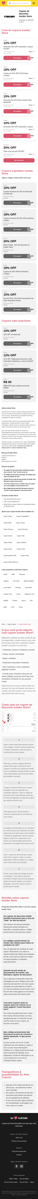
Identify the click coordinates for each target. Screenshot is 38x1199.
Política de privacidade (19, 1141)
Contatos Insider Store (10, 495)
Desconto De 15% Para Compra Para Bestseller (17, 101)
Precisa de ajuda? (8, 466)
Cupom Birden (7, 542)
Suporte (19, 1148)
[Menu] (33, 3)
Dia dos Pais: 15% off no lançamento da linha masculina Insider (18, 299)
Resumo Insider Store (9, 453)
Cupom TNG (20, 536)
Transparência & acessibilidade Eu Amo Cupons (15, 1075)
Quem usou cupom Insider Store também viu (18, 511)
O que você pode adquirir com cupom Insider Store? (18, 631)
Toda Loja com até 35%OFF (13, 151)
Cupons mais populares (16, 320)
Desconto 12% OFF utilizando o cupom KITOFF (18, 48)
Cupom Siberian (21, 542)
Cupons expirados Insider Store (17, 172)
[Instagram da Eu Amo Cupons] (21, 1166)
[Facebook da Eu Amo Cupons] (16, 1166)
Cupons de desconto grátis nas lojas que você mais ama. (19, 1125)
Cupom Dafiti (7, 523)
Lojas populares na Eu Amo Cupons (15, 569)
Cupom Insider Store (24, 624)
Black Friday (13, 1179)
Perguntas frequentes (19, 1151)
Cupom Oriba (25, 555)
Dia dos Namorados (11, 1182)
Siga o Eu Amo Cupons (19, 1161)
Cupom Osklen (20, 523)
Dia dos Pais (24, 1182)
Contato (19, 1155)
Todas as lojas (11, 624)
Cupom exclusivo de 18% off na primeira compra (18, 219)
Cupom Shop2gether (22, 516)
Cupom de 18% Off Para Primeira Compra (15, 273)
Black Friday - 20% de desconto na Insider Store (16, 246)
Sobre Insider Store (9, 408)
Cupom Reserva (8, 529)
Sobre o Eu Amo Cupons (19, 1134)
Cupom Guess (7, 549)
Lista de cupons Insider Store (16, 31)
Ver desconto (19, 160)
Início (3, 624)
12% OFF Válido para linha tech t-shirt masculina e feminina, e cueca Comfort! (18, 360)
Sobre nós (19, 1137)
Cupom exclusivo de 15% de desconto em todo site (17, 193)
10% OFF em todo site (11, 334)
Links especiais (19, 1175)
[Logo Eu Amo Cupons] (4, 3)
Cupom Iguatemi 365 (9, 555)
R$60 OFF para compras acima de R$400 (16, 387)
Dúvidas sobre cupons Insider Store (15, 899)
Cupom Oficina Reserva (10, 562)
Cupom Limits (21, 549)
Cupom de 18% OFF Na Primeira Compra (15, 74)
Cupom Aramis (7, 536)
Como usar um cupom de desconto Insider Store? (17, 706)
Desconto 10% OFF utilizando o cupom (18, 127)
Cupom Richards (23, 529)
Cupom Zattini (7, 516)
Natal (32, 1182)
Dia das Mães (24, 1179)
